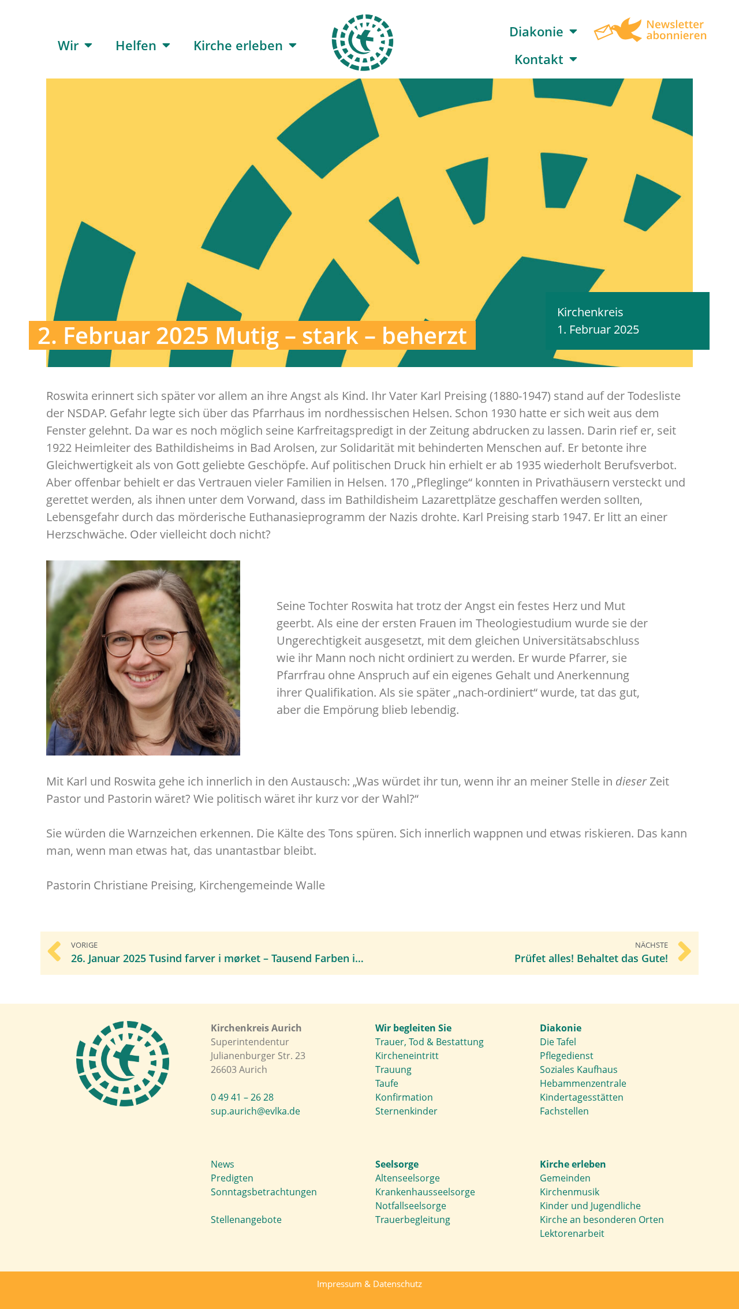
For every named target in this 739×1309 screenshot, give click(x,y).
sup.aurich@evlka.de (255, 1111)
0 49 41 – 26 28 (242, 1097)
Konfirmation (404, 1097)
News (222, 1164)
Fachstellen (564, 1111)
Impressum (339, 1283)
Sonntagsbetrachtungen (264, 1191)
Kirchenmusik (569, 1191)
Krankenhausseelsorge (425, 1191)
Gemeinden (565, 1178)
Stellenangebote (246, 1219)
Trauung (393, 1069)
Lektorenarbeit (572, 1233)
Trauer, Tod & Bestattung (429, 1041)
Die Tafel (558, 1041)
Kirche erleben (238, 45)
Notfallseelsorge (410, 1205)
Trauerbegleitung (412, 1219)
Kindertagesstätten (582, 1097)
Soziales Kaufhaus (579, 1069)
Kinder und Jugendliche (590, 1205)
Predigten (232, 1178)
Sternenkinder (406, 1111)
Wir (68, 45)
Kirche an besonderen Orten (602, 1219)
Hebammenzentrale (583, 1083)
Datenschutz (397, 1283)
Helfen (135, 45)
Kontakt (538, 59)
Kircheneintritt (407, 1055)
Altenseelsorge (407, 1178)
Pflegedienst (567, 1055)
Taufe (386, 1083)
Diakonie (536, 31)
